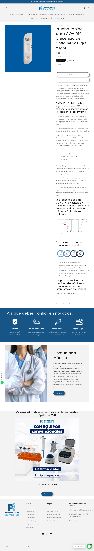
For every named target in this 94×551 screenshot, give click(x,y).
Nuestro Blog (30, 527)
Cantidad (58, 64)
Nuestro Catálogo (31, 521)
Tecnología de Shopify (26, 546)
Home (27, 508)
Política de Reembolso (54, 517)
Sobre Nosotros (30, 517)
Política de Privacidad (53, 514)
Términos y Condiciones (54, 521)
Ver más (59, 393)
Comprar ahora (73, 80)
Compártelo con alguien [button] (65, 303)
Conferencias (30, 514)
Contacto (50, 508)
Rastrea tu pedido (52, 511)
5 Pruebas (61, 60)
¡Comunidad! (30, 511)
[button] (7, 8)
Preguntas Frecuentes (32, 524)
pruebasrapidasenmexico (14, 546)
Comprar (47, 494)
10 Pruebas (72, 60)
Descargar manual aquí (66, 293)
